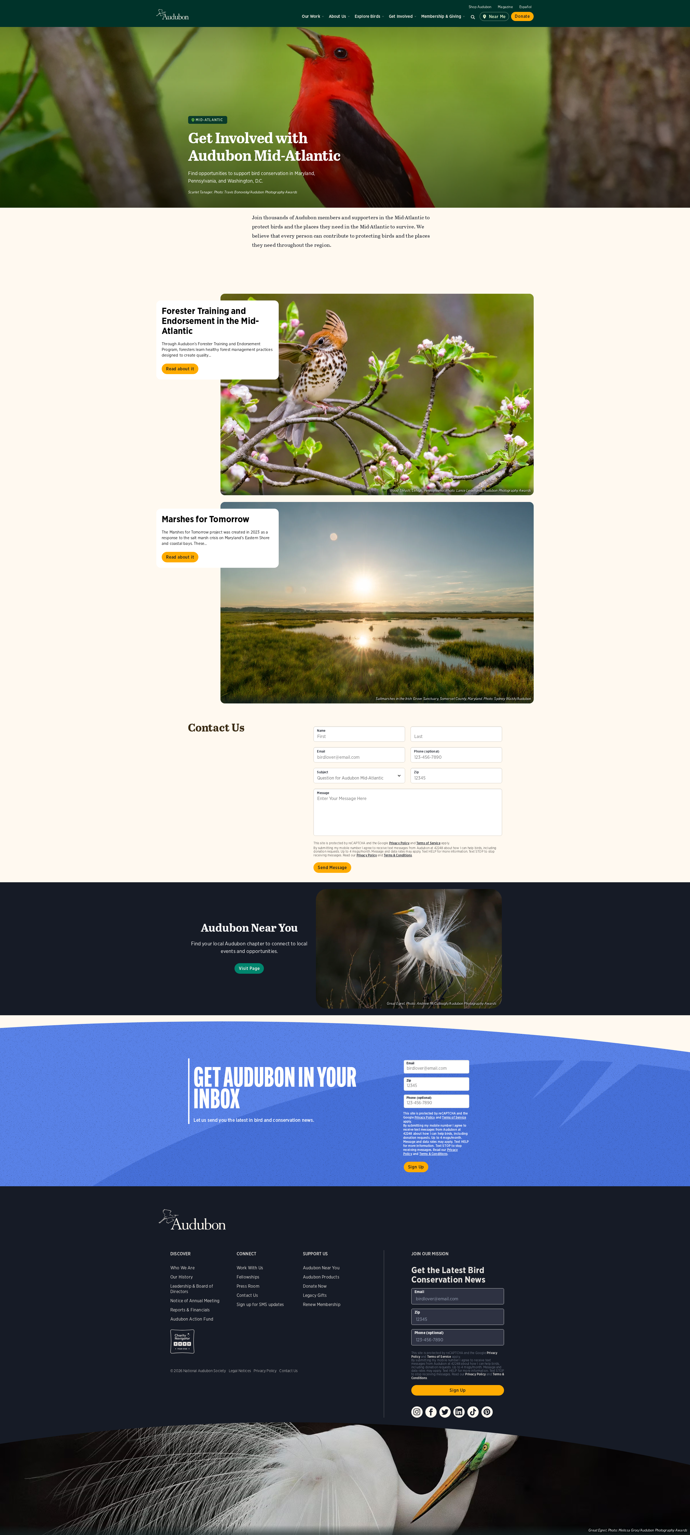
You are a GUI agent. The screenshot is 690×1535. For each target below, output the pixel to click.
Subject (322, 772)
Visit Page (249, 968)
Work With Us (250, 1267)
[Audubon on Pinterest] (487, 1412)
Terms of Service (428, 843)
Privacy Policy (367, 855)
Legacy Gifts (315, 1295)
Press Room (248, 1286)
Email (321, 751)
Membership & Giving (441, 16)
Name (321, 731)
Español (525, 7)
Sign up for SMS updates (260, 1304)
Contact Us (247, 1295)
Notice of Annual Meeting (194, 1300)
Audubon (172, 14)
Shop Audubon (480, 7)
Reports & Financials (190, 1309)
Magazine (505, 7)
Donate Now (315, 1286)
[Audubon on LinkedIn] (459, 1412)
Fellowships (248, 1277)
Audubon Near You (321, 1267)
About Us (337, 16)
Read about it (180, 368)
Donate (522, 16)
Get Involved (401, 16)
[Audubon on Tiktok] (473, 1412)
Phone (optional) (426, 751)
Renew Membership (321, 1304)
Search (473, 16)
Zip (416, 772)
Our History (181, 1277)
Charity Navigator (182, 1341)
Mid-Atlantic (209, 120)
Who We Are (182, 1267)
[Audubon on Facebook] (431, 1412)
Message (323, 793)
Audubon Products (321, 1277)
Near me (497, 16)
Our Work (311, 16)
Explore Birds (367, 16)
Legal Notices (240, 1371)
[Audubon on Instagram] (417, 1412)
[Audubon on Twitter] (445, 1412)
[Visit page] (377, 394)
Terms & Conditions (398, 855)
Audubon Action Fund (191, 1319)
